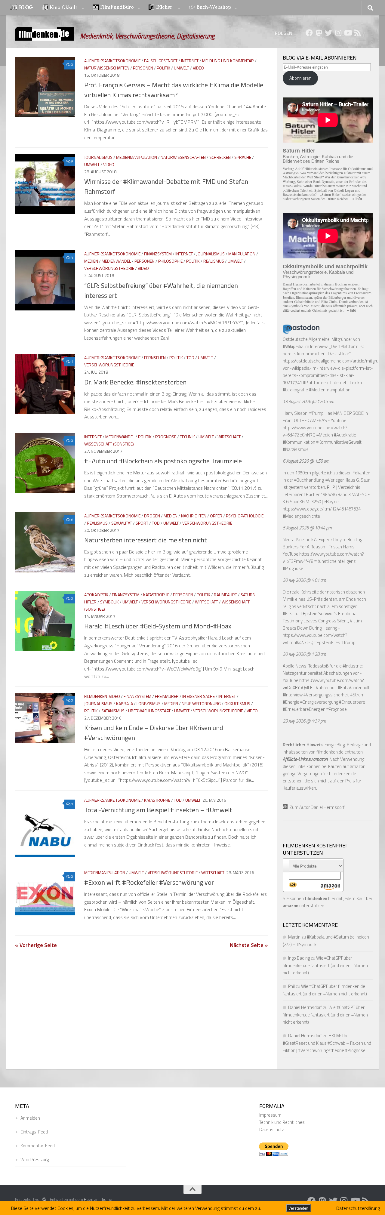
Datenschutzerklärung (358, 1208)
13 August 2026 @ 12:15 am (308, 401)
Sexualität (121, 523)
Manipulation (241, 254)
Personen (143, 68)
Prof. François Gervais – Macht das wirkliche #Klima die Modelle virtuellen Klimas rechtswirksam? (173, 90)
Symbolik (109, 602)
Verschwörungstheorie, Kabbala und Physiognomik (318, 274)
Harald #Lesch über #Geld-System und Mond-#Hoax (157, 626)
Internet (190, 60)
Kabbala (124, 703)
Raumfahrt (225, 594)
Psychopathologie (244, 516)
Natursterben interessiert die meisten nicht (145, 540)
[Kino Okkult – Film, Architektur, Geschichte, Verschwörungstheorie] (63, 8)
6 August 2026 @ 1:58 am (306, 461)
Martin (294, 936)
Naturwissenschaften (106, 68)
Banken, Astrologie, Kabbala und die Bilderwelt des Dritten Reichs (318, 159)
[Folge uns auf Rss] (357, 32)
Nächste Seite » (249, 945)
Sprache (242, 157)
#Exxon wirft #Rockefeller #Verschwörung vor (149, 882)
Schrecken (220, 157)
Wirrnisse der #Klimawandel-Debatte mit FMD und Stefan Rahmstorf (166, 186)
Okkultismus (237, 703)
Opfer (216, 516)
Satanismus (113, 711)
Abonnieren (300, 78)
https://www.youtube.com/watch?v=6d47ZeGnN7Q (315, 431)
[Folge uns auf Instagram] (338, 32)
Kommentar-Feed (37, 1145)
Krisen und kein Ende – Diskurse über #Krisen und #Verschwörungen (153, 733)
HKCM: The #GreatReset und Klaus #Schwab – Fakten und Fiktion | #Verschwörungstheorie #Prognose (327, 1043)
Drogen (152, 516)
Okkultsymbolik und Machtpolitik (325, 267)
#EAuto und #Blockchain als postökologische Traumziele (163, 461)
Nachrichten (193, 516)
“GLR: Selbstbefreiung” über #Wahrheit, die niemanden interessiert (161, 290)
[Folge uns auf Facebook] (309, 32)
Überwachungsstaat (149, 711)
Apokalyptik (96, 594)
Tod (190, 357)
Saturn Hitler (299, 151)
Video (198, 68)
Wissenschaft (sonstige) (109, 444)
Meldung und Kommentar (228, 60)
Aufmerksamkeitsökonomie (112, 60)
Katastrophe (156, 594)
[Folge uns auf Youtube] (347, 32)
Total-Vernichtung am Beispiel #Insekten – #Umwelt (158, 810)
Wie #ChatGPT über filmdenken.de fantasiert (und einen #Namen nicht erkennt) (325, 965)
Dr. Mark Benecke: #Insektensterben (135, 382)
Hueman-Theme (98, 1199)
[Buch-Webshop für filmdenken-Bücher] (213, 8)
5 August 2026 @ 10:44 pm (307, 527)
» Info (357, 199)
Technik (187, 436)
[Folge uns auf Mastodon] (318, 32)
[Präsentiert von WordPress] (44, 1199)
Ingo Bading (299, 957)
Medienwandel (116, 261)
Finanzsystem (158, 254)
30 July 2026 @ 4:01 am (304, 580)
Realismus (213, 261)
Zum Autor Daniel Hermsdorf (316, 807)
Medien (91, 261)
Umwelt (181, 68)
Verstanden (298, 1208)
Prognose (165, 436)
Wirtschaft (229, 436)
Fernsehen (155, 357)
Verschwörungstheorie (109, 268)
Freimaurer (167, 696)
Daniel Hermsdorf (305, 1007)
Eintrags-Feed (34, 1131)
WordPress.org (34, 1159)
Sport (142, 523)
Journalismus (98, 157)
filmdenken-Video (102, 696)
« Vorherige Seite (36, 945)
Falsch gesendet (160, 60)
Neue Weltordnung (201, 703)
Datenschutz (271, 1129)
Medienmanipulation (136, 157)
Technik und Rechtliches (282, 1122)
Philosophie (170, 261)
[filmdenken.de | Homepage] (44, 34)
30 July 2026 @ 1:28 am (304, 654)
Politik (163, 68)
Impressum (270, 1115)
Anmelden (30, 1118)
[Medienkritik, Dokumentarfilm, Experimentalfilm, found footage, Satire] (116, 8)
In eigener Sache (198, 696)
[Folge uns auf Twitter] (328, 32)
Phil (291, 986)
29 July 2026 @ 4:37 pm (304, 720)
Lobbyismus (149, 703)
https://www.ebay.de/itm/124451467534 (322, 508)
